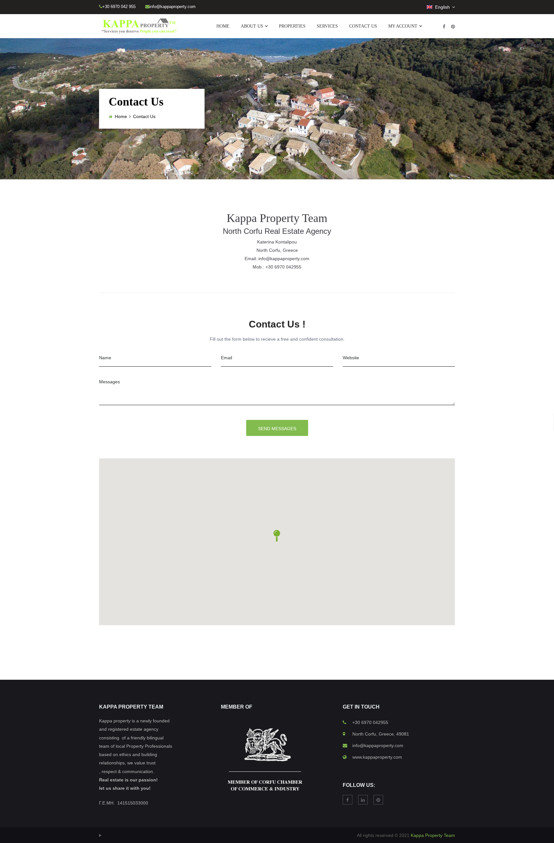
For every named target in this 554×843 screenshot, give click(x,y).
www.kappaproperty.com (377, 757)
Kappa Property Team (433, 835)
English (441, 7)
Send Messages (277, 428)
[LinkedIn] (363, 800)
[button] (276, 536)
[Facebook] (444, 26)
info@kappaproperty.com (377, 745)
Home (121, 116)
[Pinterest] (453, 26)
